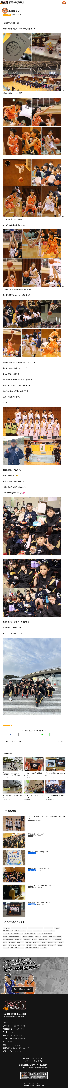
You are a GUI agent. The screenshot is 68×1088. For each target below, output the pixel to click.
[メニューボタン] (64, 2)
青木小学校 (6, 948)
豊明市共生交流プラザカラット (55, 942)
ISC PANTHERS (48, 928)
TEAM (8, 1032)
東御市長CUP (27, 939)
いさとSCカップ (37, 931)
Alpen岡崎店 (6, 928)
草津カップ (28, 942)
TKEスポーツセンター (20, 931)
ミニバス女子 (7, 14)
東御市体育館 (18, 939)
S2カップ (57, 928)
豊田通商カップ (52, 945)
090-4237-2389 (28, 1067)
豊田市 (5, 945)
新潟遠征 (45, 936)
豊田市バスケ (21, 945)
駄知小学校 (43, 948)
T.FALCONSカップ (7, 931)
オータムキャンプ (7, 933)
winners (29, 931)
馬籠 (12, 948)
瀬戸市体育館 (12, 942)
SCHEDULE (12, 1045)
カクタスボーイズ (18, 933)
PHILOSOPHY (13, 1029)
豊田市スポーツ (12, 945)
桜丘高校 (34, 939)
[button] (10, 734)
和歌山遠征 (38, 936)
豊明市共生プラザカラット (39, 942)
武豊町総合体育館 (57, 939)
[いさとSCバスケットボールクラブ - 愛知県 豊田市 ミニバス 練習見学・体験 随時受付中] (12, 2)
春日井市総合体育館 (8, 939)
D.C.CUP (24, 928)
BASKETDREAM (16, 928)
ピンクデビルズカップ (30, 933)
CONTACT (16, 1048)
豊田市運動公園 (42, 945)
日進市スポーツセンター (55, 936)
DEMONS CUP (38, 928)
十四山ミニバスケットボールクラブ (11, 936)
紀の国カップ (20, 942)
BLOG (8, 1042)
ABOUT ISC (14, 1026)
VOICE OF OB (14, 1038)
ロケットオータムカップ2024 (44, 933)
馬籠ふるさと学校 (19, 948)
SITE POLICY (13, 1051)
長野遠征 (60, 945)
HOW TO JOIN (13, 1035)
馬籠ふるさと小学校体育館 (32, 948)
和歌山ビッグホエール (28, 936)
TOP (9, 1022)
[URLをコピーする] (57, 734)
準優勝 (5, 942)
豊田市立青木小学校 (31, 945)
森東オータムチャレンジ (44, 939)
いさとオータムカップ (48, 931)
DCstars (31, 928)
